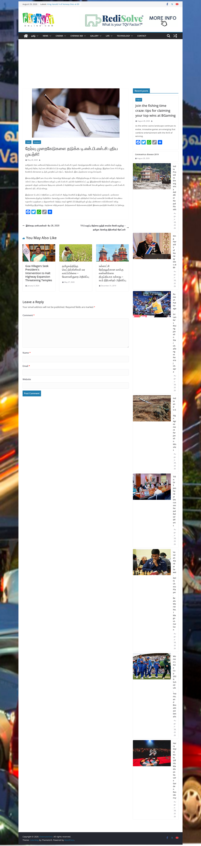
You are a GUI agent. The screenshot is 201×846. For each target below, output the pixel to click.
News (45, 35)
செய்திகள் (37, 142)
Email (26, 366)
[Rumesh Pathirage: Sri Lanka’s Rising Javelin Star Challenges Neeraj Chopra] (152, 342)
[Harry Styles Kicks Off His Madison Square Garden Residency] (152, 780)
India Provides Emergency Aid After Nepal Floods (174, 188)
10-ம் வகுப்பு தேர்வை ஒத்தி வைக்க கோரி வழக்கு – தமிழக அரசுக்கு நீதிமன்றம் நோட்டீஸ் (103, 227)
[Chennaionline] (26, 36)
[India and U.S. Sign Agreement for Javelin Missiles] (152, 433)
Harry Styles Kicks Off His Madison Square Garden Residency (174, 770)
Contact (141, 35)
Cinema (59, 35)
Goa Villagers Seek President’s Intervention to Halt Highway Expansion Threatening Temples (38, 273)
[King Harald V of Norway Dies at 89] (152, 261)
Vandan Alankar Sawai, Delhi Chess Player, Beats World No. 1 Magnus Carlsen (174, 591)
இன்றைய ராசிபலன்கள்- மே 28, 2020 (42, 225)
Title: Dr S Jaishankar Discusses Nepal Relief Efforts (174, 501)
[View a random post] (175, 36)
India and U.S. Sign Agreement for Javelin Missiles (174, 424)
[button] (36, 36)
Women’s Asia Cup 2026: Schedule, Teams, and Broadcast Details (174, 686)
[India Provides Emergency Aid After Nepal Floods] (152, 197)
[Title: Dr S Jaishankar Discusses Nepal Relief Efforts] (152, 510)
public (138, 100)
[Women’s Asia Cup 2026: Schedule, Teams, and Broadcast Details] (152, 695)
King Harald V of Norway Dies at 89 (174, 252)
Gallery (94, 35)
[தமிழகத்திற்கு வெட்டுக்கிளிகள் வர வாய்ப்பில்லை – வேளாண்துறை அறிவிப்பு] (75, 246)
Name (27, 352)
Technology (123, 35)
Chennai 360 (76, 35)
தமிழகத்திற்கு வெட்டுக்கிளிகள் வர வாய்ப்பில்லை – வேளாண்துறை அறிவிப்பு (75, 271)
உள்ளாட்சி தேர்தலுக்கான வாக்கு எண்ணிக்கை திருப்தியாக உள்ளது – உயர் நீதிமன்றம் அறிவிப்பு (112, 273)
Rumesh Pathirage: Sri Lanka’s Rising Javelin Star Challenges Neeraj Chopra (174, 333)
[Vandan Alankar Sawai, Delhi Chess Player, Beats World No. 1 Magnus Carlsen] (152, 600)
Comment (29, 315)
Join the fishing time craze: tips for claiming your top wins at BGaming (155, 110)
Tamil (28, 142)
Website (27, 379)
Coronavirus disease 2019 (147, 154)
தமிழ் (33, 35)
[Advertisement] (100, 68)
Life (108, 35)
